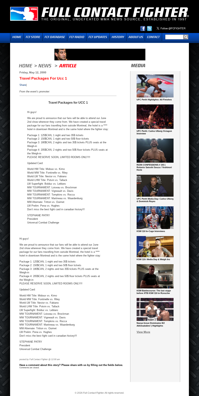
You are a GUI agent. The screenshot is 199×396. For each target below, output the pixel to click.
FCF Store (33, 37)
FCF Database (55, 37)
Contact (153, 37)
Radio (76, 37)
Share (22, 84)
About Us (136, 37)
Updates (97, 37)
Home (17, 37)
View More (143, 331)
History (118, 37)
